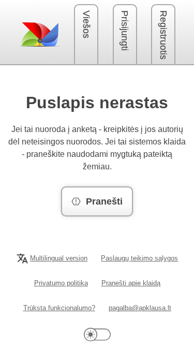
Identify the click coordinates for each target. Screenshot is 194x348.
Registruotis (163, 35)
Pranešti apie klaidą (130, 283)
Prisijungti (125, 30)
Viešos (86, 24)
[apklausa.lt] (39, 34)
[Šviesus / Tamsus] (97, 334)
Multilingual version (58, 258)
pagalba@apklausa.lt (140, 308)
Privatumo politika (61, 283)
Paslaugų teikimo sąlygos (139, 258)
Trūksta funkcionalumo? (59, 308)
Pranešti (104, 201)
